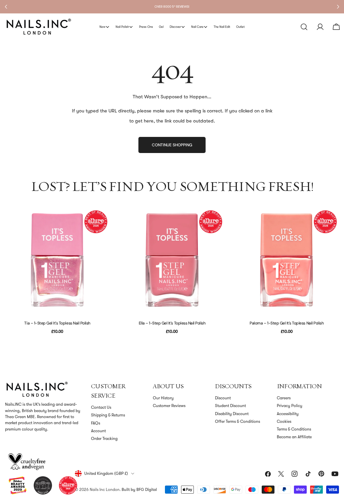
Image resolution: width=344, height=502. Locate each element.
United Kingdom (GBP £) (106, 473)
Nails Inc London (105, 489)
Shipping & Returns (108, 415)
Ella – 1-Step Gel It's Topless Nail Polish (172, 323)
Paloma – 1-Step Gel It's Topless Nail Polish (287, 323)
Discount (223, 398)
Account (98, 431)
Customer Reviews (169, 405)
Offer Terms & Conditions (237, 421)
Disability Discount (232, 413)
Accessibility (288, 413)
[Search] (304, 27)
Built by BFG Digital (139, 489)
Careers (284, 398)
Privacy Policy (289, 405)
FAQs (95, 423)
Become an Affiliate (294, 437)
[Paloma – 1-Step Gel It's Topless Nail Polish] (286, 260)
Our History (163, 398)
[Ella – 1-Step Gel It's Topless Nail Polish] (172, 260)
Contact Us (101, 407)
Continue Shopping (172, 145)
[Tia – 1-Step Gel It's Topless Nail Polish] (57, 260)
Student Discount (230, 405)
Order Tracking (104, 438)
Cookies (284, 421)
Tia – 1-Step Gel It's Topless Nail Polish (57, 323)
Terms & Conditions (294, 429)
